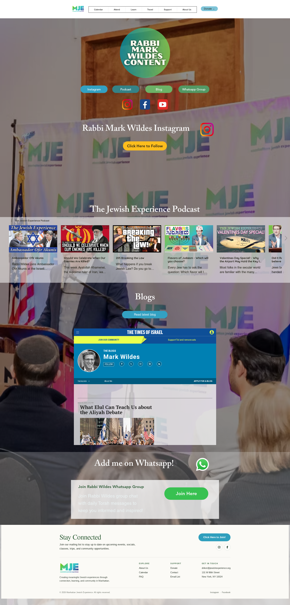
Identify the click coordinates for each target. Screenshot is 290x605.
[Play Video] (33, 239)
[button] (116, 10)
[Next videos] (286, 238)
